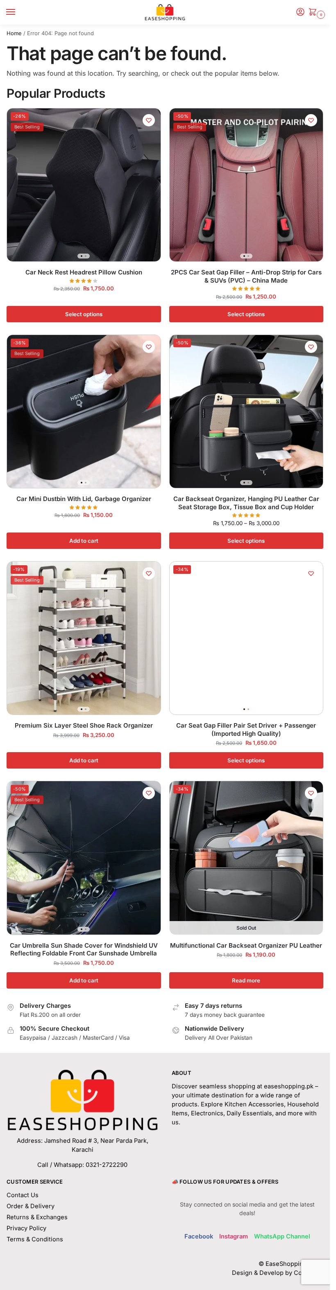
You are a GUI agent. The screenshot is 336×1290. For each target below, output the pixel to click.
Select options (83, 314)
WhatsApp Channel (282, 1236)
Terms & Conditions (35, 1239)
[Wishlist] (149, 120)
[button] (314, 12)
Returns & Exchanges (37, 1217)
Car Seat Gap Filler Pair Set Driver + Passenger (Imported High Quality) (246, 729)
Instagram (233, 1236)
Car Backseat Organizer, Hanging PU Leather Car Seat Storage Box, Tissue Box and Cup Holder (246, 503)
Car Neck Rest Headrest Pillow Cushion (83, 272)
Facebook (198, 1236)
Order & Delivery (30, 1206)
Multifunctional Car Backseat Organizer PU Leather (246, 945)
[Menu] (18, 12)
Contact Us (23, 1195)
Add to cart (83, 540)
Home (14, 33)
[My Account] (300, 12)
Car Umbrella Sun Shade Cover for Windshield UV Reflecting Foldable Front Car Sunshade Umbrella (84, 949)
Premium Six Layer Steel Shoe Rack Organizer (84, 725)
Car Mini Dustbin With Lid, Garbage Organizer (83, 499)
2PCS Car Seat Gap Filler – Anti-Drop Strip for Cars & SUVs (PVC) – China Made (246, 276)
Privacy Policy (26, 1228)
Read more (246, 980)
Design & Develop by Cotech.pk (277, 1273)
